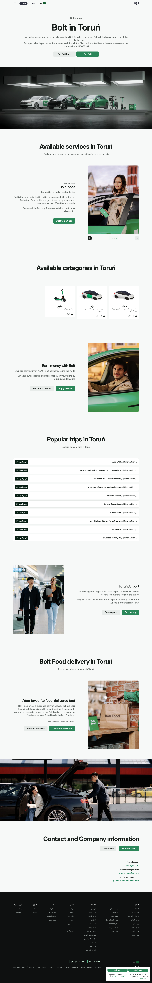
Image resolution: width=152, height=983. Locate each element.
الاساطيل (71, 924)
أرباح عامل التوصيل (112, 920)
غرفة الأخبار (92, 946)
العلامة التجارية (91, 950)
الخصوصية (74, 967)
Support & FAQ (129, 848)
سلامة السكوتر (52, 916)
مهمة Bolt (92, 912)
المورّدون (98, 967)
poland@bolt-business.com (126, 881)
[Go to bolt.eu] (136, 3)
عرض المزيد (23, 462)
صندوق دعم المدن (90, 935)
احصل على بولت (94, 961)
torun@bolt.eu (132, 865)
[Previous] (137, 238)
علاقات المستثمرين (90, 939)
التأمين (66, 967)
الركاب (72, 909)
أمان (51, 967)
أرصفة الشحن (17, 912)
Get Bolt (87, 54)
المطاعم (71, 927)
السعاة (72, 920)
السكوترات (135, 912)
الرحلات (136, 909)
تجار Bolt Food (113, 924)
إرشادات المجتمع (42, 967)
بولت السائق (135, 920)
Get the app (131, 612)
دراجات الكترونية (133, 916)
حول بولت (92, 909)
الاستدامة (93, 924)
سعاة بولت (114, 916)
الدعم (33, 3)
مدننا (35, 909)
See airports (111, 612)
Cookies (59, 967)
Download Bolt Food (62, 728)
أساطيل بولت (113, 927)
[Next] (90, 238)
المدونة (93, 942)
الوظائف (93, 920)
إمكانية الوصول (91, 931)
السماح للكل (138, 970)
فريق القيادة (92, 916)
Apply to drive (65, 388)
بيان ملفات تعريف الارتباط (119, 976)
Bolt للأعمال (135, 931)
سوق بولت (135, 927)
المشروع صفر (91, 927)
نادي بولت (135, 935)
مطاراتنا (34, 912)
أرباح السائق (114, 912)
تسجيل (23, 3)
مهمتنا (20, 909)
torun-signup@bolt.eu (129, 873)
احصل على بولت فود (77, 961)
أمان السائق (53, 912)
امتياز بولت (114, 931)
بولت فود (136, 924)
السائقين (71, 912)
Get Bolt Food (64, 54)
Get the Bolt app (64, 221)
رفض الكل (117, 970)
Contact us (108, 848)
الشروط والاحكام (86, 967)
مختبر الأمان (53, 920)
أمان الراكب (53, 909)
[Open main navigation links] (15, 3)
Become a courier (42, 388)
